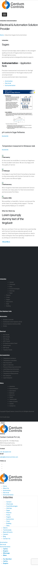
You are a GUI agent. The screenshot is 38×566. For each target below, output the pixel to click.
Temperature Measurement (10, 373)
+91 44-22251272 (5, 452)
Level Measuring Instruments (11, 369)
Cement (11, 282)
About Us (12, 395)
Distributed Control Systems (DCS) (12, 321)
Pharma (8, 295)
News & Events (13, 401)
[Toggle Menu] (4, 14)
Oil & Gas (12, 291)
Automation (9, 81)
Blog (4, 536)
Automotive (9, 301)
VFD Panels (6, 339)
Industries (12, 386)
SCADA (5, 326)
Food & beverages (14, 288)
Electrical (8, 83)
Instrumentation (10, 85)
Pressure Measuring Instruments (12, 367)
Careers (11, 403)
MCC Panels (6, 337)
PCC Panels (6, 334)
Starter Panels (7, 345)
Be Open (7, 417)
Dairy (10, 286)
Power (8, 297)
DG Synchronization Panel (10, 343)
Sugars (8, 299)
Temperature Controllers (10, 360)
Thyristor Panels (7, 350)
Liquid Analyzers (7, 378)
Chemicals (12, 284)
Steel (7, 304)
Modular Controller (8, 319)
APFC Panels (6, 341)
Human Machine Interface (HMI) (12, 324)
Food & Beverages (12, 506)
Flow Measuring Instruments (11, 371)
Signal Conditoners (8, 365)
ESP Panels (6, 347)
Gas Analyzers (7, 375)
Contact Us (12, 406)
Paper (10, 293)
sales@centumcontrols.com (9, 457)
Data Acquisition (7, 362)
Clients (11, 397)
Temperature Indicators (9, 358)
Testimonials (13, 399)
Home (2, 35)
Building (8, 306)
